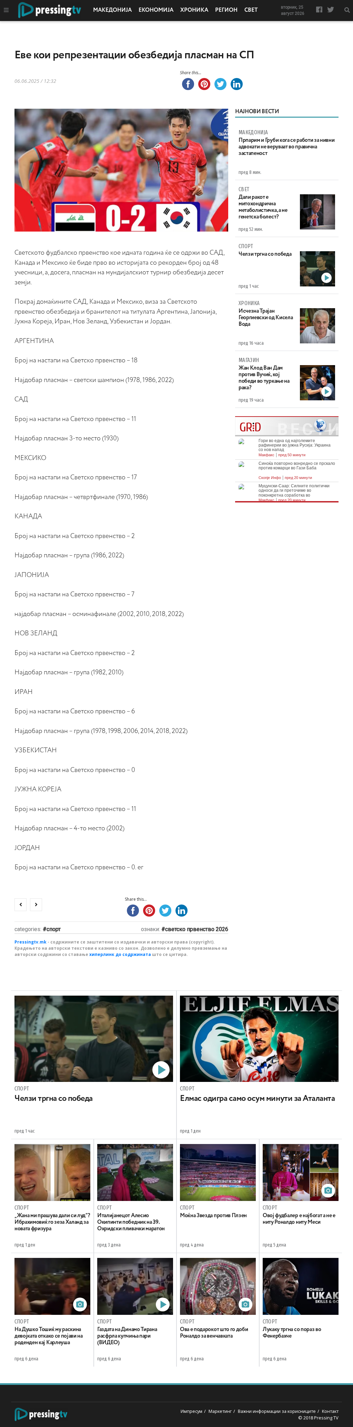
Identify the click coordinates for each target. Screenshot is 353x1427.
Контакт (330, 1411)
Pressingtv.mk (30, 942)
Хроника (194, 10)
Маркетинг (220, 1411)
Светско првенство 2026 (196, 929)
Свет (251, 10)
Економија (156, 10)
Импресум (191, 1411)
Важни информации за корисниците (277, 1411)
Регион (226, 10)
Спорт (54, 929)
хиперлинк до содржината (120, 954)
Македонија (112, 10)
